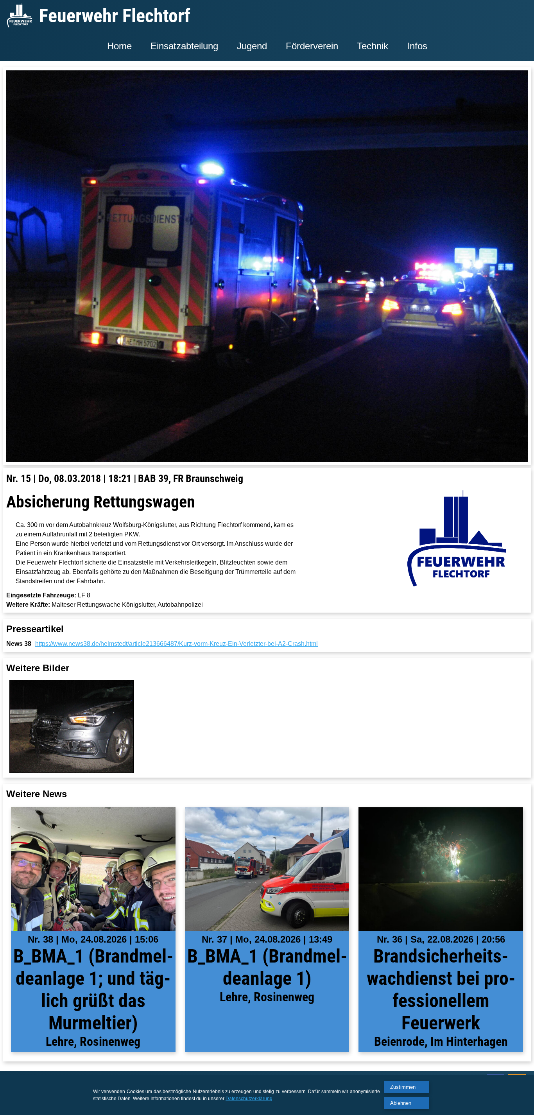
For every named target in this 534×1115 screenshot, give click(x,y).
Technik (372, 46)
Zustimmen (403, 1087)
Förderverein (312, 46)
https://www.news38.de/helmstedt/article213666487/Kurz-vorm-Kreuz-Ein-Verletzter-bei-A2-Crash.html (176, 643)
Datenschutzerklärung (249, 1098)
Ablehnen (400, 1103)
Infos (417, 46)
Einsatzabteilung (184, 46)
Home (119, 46)
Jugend (252, 46)
